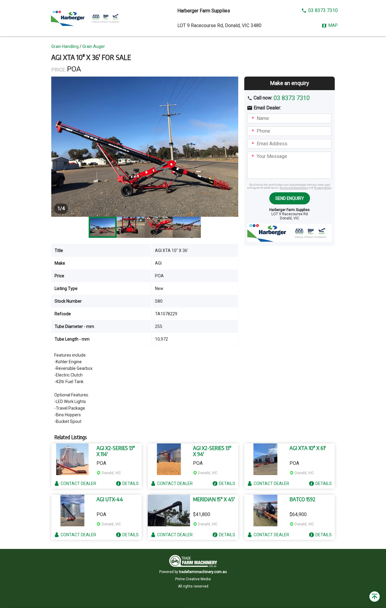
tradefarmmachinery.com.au (203, 572)
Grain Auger (93, 46)
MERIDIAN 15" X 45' (214, 499)
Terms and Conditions (294, 187)
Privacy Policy (322, 187)
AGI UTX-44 (109, 499)
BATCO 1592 (302, 499)
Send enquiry (289, 198)
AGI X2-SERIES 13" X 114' (115, 451)
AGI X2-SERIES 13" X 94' (212, 451)
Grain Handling (65, 46)
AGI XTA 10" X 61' (308, 448)
